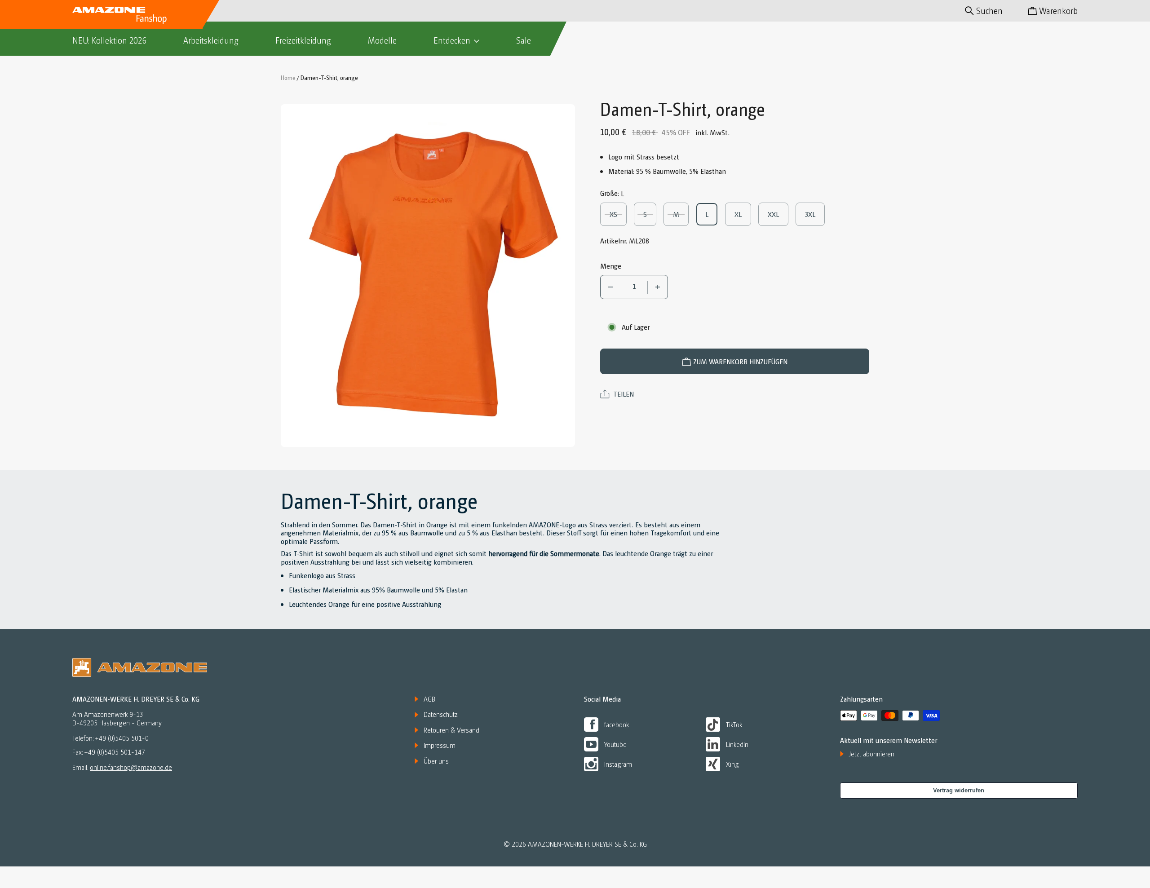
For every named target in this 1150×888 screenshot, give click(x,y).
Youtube (615, 744)
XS (618, 214)
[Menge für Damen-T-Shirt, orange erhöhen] (658, 287)
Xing (732, 764)
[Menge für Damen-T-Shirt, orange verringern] (611, 287)
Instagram (618, 764)
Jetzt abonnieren (871, 754)
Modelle (382, 40)
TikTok (734, 724)
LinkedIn (737, 744)
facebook (616, 724)
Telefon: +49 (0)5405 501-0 (110, 738)
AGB (429, 699)
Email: (122, 767)
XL (742, 214)
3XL (814, 214)
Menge (610, 265)
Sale (523, 40)
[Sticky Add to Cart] (1111, 861)
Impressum (440, 745)
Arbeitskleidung (211, 40)
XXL (777, 214)
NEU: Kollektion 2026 (109, 40)
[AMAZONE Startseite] (119, 14)
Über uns (436, 761)
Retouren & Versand (451, 730)
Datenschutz (441, 714)
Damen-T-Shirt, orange (329, 77)
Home (288, 77)
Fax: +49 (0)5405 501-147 (108, 752)
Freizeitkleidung (303, 40)
